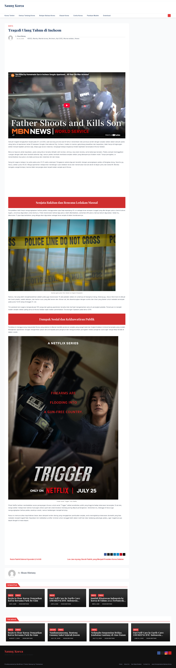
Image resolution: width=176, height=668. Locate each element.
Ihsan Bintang (21, 36)
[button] (165, 15)
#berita (35, 38)
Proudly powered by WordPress (14, 664)
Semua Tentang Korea (27, 15)
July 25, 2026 (56, 638)
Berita (10, 26)
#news (77, 38)
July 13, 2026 (97, 638)
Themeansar (39, 664)
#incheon (52, 38)
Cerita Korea (78, 15)
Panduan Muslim (93, 15)
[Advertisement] (67, 57)
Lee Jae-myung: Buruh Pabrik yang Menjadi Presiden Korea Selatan (95, 559)
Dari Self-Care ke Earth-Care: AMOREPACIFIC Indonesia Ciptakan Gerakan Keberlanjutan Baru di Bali (66, 602)
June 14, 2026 (139, 638)
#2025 (29, 38)
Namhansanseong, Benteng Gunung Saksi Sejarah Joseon (65, 633)
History (52, 629)
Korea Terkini (10, 15)
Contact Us (146, 664)
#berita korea (43, 38)
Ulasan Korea (64, 15)
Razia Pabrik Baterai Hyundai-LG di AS (25, 559)
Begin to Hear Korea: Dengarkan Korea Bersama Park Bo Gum (25, 599)
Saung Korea (14, 5)
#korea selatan (68, 38)
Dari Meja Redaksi (136, 664)
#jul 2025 (59, 38)
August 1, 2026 (14, 638)
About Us (126, 664)
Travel (18, 595)
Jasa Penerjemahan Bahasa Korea (161, 664)
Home (120, 664)
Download (106, 15)
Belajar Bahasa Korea (47, 15)
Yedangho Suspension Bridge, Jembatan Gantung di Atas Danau (108, 633)
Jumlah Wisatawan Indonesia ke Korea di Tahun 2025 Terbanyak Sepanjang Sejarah (107, 600)
